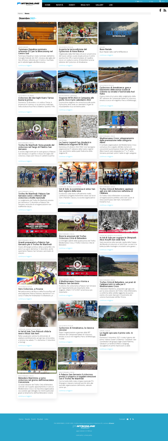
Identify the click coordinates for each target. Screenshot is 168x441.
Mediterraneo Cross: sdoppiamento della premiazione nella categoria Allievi (117, 140)
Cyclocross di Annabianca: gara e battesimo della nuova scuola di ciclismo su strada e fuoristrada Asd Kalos (117, 90)
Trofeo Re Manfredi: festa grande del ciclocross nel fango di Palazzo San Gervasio (36, 147)
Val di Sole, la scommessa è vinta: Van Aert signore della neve (77, 190)
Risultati (40, 419)
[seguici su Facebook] (130, 419)
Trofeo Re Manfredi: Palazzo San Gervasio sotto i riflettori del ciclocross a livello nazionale (34, 195)
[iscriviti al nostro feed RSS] (133, 419)
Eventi (33, 419)
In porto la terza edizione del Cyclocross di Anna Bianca (73, 50)
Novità (27, 419)
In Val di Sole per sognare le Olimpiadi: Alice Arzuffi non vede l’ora (118, 238)
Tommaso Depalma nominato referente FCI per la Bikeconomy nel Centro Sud (35, 51)
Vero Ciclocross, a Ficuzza (30, 288)
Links (46, 419)
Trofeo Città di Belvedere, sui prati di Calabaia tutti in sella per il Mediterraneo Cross (118, 284)
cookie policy (79, 435)
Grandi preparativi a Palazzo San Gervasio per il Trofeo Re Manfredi (35, 243)
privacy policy (88, 435)
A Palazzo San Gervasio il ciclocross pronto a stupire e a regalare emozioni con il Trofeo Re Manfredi (77, 376)
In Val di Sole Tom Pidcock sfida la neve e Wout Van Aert (34, 332)
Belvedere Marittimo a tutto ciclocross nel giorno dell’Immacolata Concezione (36, 380)
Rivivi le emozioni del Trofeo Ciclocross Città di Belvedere (73, 237)
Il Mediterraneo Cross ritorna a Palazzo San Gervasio (74, 282)
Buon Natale (106, 49)
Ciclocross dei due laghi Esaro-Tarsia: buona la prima (36, 98)
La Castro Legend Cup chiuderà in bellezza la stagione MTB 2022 (75, 143)
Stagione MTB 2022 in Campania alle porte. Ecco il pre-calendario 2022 (76, 98)
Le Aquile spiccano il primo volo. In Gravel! (116, 333)
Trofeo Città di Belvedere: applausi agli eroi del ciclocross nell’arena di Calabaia (116, 191)
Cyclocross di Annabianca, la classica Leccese (76, 328)
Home (21, 419)
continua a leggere (25, 65)
